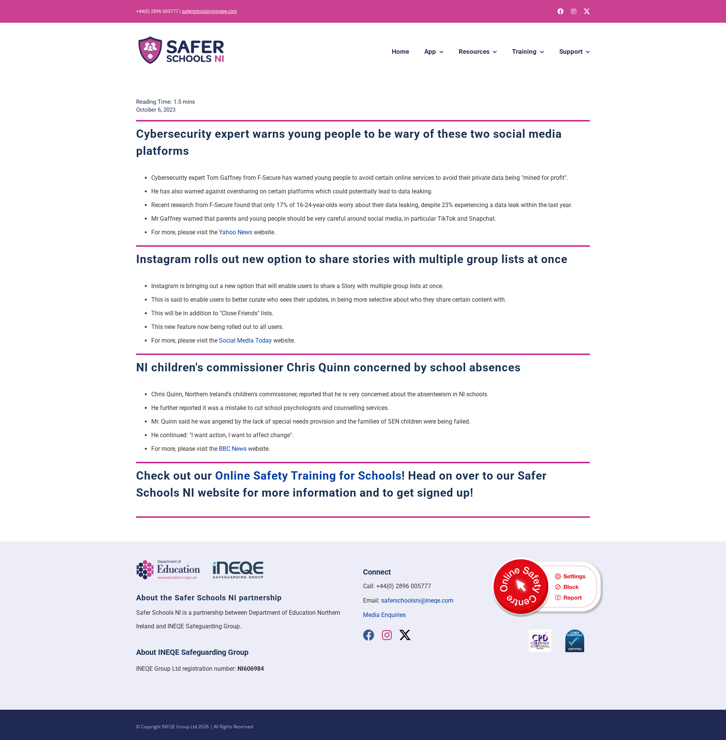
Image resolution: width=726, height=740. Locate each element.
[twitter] (587, 11)
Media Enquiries (384, 614)
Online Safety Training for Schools (308, 475)
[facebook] (560, 11)
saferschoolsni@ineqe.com (209, 11)
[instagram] (573, 11)
